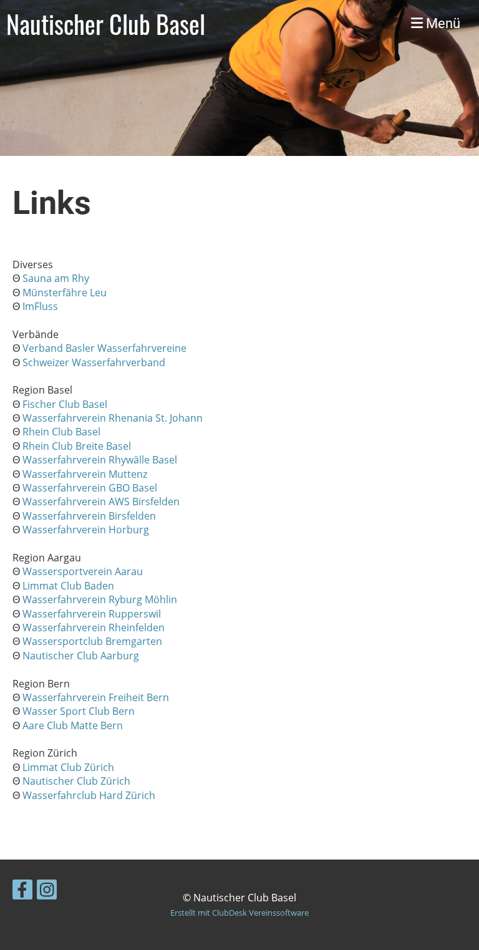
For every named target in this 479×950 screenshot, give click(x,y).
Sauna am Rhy (55, 278)
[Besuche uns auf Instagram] (47, 891)
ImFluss (40, 306)
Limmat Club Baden (68, 586)
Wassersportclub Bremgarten (92, 641)
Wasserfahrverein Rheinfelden (93, 627)
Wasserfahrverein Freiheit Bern (95, 697)
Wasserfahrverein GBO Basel (89, 488)
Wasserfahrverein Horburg (85, 529)
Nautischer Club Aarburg (80, 655)
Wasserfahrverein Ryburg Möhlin (99, 599)
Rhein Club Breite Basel (76, 446)
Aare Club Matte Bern (72, 725)
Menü (441, 23)
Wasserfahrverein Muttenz (84, 474)
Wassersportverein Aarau (82, 571)
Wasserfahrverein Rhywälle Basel (99, 460)
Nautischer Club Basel (105, 23)
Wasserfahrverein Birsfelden (89, 516)
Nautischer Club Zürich (76, 781)
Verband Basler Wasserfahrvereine (104, 348)
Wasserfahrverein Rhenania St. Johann (112, 418)
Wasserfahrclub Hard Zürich (88, 795)
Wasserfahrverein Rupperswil (91, 614)
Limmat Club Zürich (68, 767)
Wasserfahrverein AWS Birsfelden (101, 501)
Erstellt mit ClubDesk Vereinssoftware (239, 912)
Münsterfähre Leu (64, 292)
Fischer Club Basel (64, 404)
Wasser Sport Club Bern (78, 711)
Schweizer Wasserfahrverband (93, 362)
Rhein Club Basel (61, 432)
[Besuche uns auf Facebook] (22, 891)
